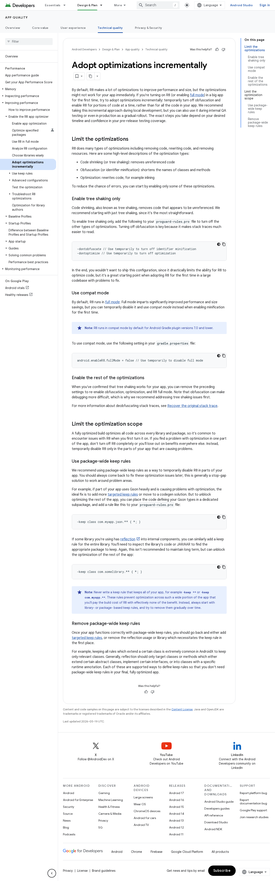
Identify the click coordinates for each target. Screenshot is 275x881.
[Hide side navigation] (51, 873)
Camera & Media (109, 814)
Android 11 (176, 834)
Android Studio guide (219, 802)
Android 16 (176, 800)
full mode (197, 95)
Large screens (143, 797)
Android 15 (176, 807)
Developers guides (216, 808)
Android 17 (176, 793)
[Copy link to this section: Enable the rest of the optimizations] (148, 378)
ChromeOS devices (147, 811)
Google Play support (253, 810)
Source (68, 814)
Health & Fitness (109, 807)
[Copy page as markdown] (91, 76)
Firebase (156, 852)
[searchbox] (29, 41)
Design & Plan (87, 5)
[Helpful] (217, 49)
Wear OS (140, 804)
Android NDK (213, 829)
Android (68, 793)
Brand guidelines (103, 870)
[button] (28, 89)
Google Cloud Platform (187, 852)
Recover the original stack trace (192, 406)
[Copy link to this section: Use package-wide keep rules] (135, 461)
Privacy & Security (148, 28)
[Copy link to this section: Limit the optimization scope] (146, 424)
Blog (66, 827)
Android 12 (176, 827)
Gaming (104, 793)
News (66, 820)
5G (100, 827)
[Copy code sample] (223, 244)
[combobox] (158, 5)
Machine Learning (110, 800)
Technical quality (110, 28)
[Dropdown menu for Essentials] (66, 5)
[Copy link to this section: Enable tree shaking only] (124, 199)
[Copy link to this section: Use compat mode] (113, 293)
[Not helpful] (223, 49)
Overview (12, 28)
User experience (73, 28)
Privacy (103, 820)
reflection (127, 539)
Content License (182, 709)
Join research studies (254, 817)
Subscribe (222, 871)
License (82, 870)
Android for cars (145, 818)
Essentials (53, 5)
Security (68, 807)
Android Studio (241, 5)
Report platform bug (253, 793)
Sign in (265, 5)
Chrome (136, 852)
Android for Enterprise (78, 800)
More (118, 5)
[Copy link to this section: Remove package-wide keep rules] (144, 623)
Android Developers (84, 49)
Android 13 (176, 820)
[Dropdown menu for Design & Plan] (103, 5)
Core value (40, 28)
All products (220, 852)
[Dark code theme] (218, 244)
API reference (213, 815)
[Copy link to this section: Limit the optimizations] (132, 139)
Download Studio (216, 822)
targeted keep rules (123, 494)
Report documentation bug (253, 801)
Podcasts (69, 834)
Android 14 (176, 814)
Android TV (141, 825)
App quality (16, 17)
